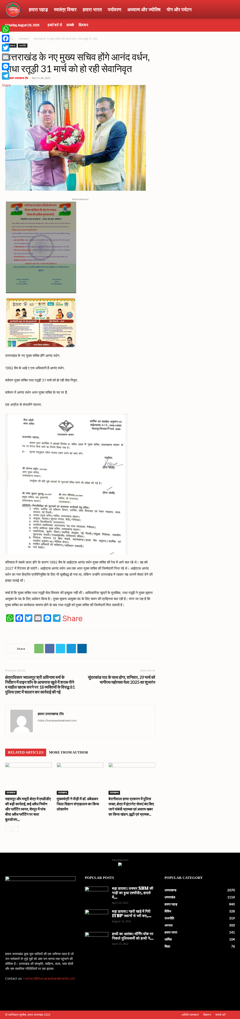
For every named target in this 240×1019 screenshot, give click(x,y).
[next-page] (16, 829)
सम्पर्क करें (220, 1015)
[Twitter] (60, 648)
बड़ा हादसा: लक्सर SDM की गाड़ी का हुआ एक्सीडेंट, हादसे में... (132, 893)
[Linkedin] (82, 648)
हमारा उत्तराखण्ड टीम (18, 78)
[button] (229, 9)
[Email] (6, 57)
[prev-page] (8, 829)
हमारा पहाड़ (38, 9)
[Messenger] (6, 66)
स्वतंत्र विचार (65, 9)
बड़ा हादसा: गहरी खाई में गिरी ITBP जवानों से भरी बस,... (131, 913)
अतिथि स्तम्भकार (190, 1015)
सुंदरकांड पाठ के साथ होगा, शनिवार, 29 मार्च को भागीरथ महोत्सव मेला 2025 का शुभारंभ (121, 680)
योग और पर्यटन (179, 9)
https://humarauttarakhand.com (57, 720)
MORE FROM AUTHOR (68, 752)
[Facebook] (49, 648)
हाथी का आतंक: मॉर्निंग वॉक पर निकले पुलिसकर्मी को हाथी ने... (133, 936)
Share (72, 618)
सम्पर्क (70, 25)
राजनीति (22, 45)
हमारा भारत (92, 9)
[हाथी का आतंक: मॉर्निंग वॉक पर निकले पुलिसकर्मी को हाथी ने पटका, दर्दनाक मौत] (96, 940)
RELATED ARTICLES (25, 752)
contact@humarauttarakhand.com (49, 978)
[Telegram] (71, 648)
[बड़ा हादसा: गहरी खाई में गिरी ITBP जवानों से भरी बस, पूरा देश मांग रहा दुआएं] (96, 918)
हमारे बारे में (55, 25)
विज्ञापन (83, 25)
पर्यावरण (114, 9)
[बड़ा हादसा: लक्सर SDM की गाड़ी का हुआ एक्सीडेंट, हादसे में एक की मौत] (96, 895)
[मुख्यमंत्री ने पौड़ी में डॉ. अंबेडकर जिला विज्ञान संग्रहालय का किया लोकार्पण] (80, 779)
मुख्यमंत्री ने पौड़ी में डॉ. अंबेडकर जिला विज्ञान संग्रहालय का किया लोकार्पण (78, 803)
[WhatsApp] (39, 648)
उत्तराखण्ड (24, 39)
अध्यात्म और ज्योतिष (144, 9)
